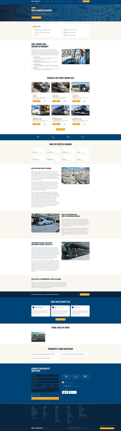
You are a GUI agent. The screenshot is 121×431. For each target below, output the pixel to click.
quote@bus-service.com (69, 382)
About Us (68, 408)
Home (32, 3)
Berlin (44, 416)
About (66, 1)
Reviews (60, 1)
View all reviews (60, 319)
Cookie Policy (81, 411)
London (44, 408)
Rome (44, 411)
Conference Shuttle (34, 412)
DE (79, 1)
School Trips (33, 415)
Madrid (44, 415)
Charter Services (33, 408)
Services (47, 1)
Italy (56, 411)
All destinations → (58, 422)
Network (55, 1)
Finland (56, 419)
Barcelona (44, 412)
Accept (107, 428)
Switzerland (57, 416)
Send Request (45, 398)
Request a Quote (86, 1)
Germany (56, 408)
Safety (68, 412)
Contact (70, 1)
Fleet (51, 1)
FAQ (67, 419)
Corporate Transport (34, 411)
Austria (56, 415)
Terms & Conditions (82, 408)
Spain (34, 3)
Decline (117, 428)
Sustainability (69, 415)
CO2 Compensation (70, 416)
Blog (63, 1)
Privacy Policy (38, 395)
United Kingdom (57, 420)
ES (81, 1)
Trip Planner (69, 420)
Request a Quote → (36, 17)
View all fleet (60, 129)
